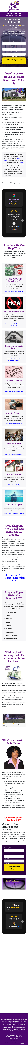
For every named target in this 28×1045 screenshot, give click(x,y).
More (20, 15)
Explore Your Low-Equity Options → (14, 513)
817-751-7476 (17, 13)
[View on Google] (14, 223)
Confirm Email (14, 56)
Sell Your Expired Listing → (14, 484)
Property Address (14, 41)
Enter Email (14, 51)
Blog (16, 15)
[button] (5, 220)
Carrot (22, 1043)
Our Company (9, 15)
